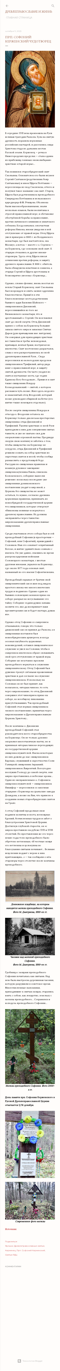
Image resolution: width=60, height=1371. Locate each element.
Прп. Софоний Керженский (31, 1250)
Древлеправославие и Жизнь (28, 11)
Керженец (10, 1250)
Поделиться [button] (11, 1241)
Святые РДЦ (11, 1255)
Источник (10, 1229)
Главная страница (19, 17)
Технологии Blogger (33, 1361)
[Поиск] (53, 5)
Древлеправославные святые (29, 1246)
